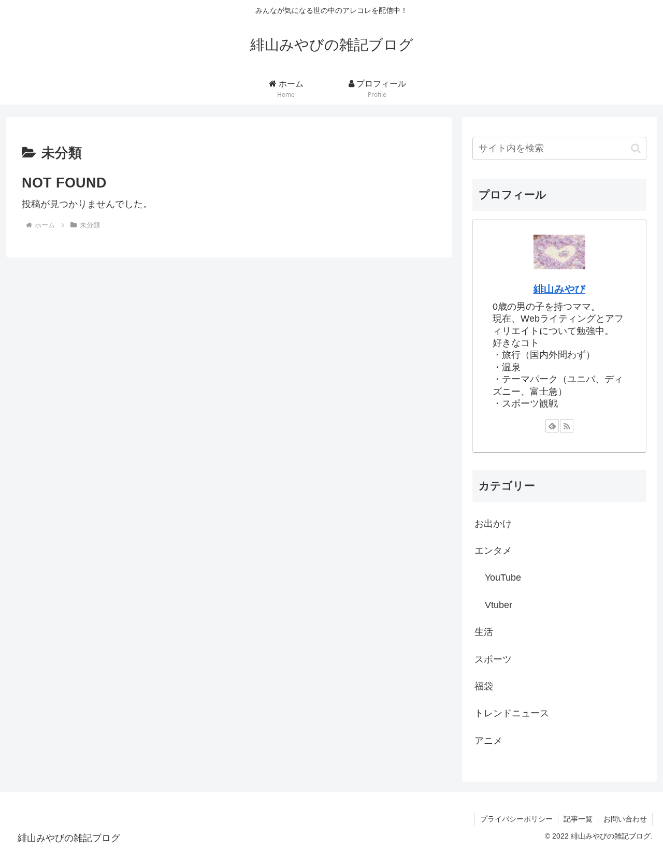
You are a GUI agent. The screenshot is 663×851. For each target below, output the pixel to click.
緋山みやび (559, 289)
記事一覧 (578, 819)
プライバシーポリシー (516, 819)
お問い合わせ (625, 819)
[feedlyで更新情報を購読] (552, 425)
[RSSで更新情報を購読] (566, 425)
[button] (636, 148)
